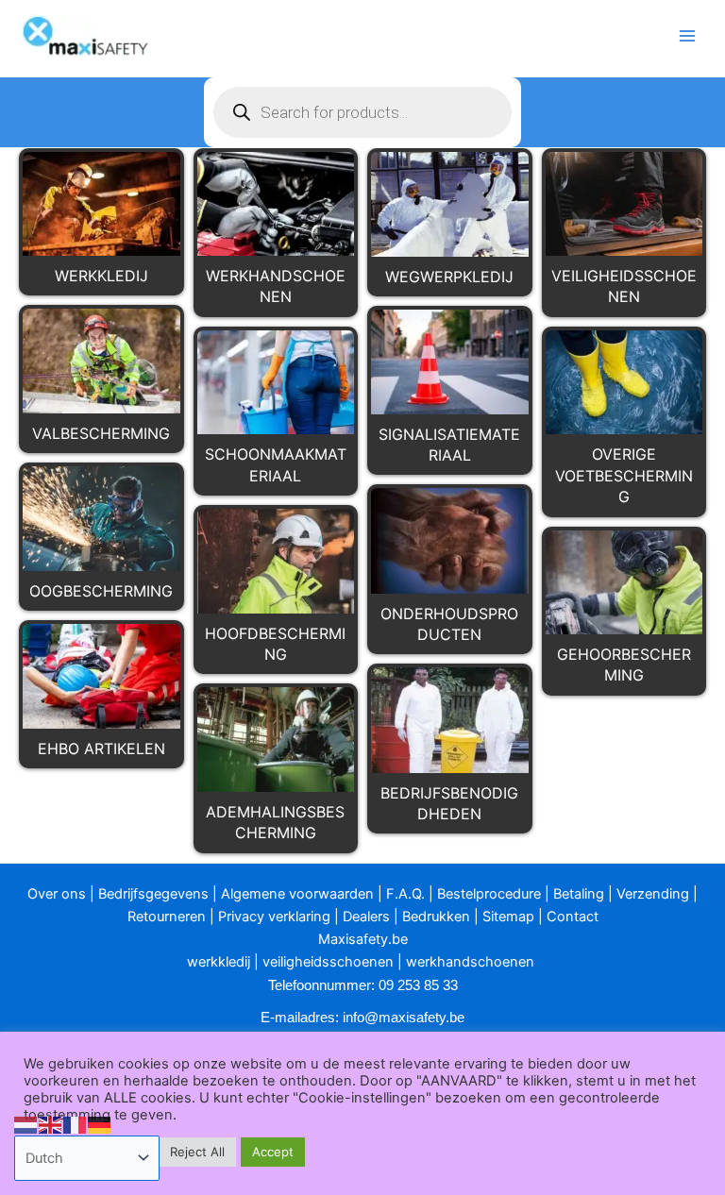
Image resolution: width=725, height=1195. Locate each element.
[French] (75, 1124)
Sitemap (508, 916)
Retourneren (166, 916)
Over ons (56, 893)
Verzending (652, 893)
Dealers (366, 916)
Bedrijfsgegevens (153, 893)
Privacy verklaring (274, 916)
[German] (100, 1124)
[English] (51, 1124)
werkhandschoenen (470, 961)
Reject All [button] (197, 1151)
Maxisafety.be (363, 939)
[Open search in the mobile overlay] (362, 112)
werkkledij (218, 961)
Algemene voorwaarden (297, 893)
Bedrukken (436, 916)
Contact (573, 916)
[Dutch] (26, 1124)
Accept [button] (273, 1151)
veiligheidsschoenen (328, 961)
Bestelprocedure (489, 893)
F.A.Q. (405, 893)
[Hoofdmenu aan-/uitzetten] (687, 36)
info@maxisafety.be (403, 1017)
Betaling (578, 893)
